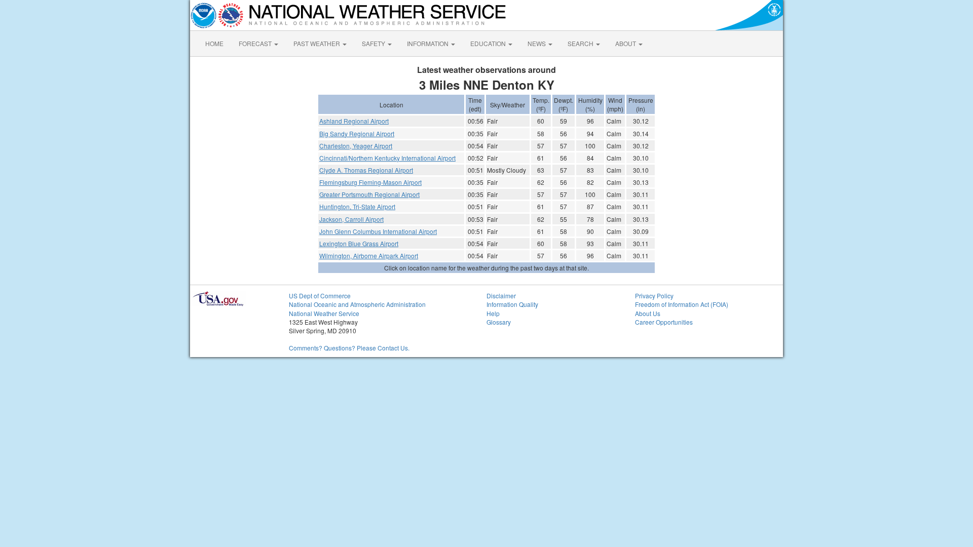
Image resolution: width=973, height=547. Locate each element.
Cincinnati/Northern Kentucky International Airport (387, 157)
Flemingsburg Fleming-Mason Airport (370, 182)
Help (493, 313)
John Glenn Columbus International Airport (378, 231)
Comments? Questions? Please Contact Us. (349, 347)
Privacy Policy (654, 295)
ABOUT (626, 43)
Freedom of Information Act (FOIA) (681, 304)
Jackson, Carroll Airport (351, 219)
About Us (647, 313)
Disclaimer (501, 295)
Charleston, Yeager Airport (355, 145)
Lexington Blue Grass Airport (358, 243)
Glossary (498, 322)
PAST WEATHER (317, 43)
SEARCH (581, 43)
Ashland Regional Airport (354, 120)
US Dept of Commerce (320, 295)
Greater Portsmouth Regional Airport (369, 194)
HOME (214, 43)
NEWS (537, 43)
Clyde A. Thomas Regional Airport (366, 170)
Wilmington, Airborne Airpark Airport (368, 255)
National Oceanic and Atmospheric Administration (357, 304)
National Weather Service (324, 313)
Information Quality (512, 304)
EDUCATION (488, 43)
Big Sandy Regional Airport (356, 133)
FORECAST (256, 43)
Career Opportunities (664, 322)
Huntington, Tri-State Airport (357, 206)
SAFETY (374, 43)
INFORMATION (428, 43)
